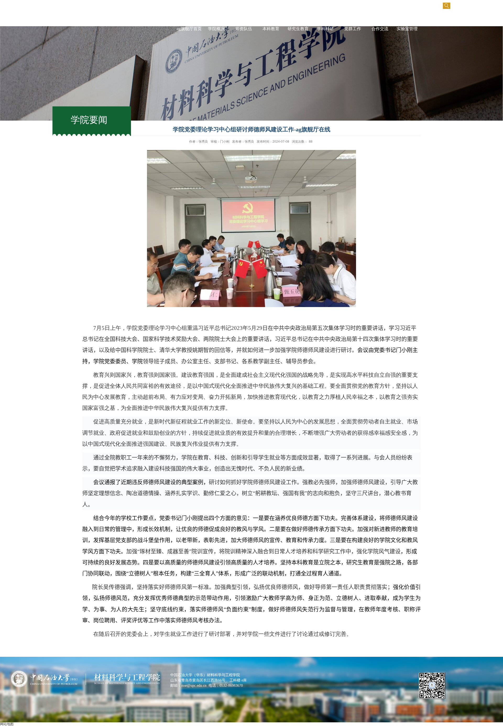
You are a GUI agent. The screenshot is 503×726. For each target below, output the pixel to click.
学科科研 (325, 28)
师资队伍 (243, 28)
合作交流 (379, 28)
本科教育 (271, 28)
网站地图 (7, 724)
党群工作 (352, 28)
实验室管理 (407, 28)
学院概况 (216, 28)
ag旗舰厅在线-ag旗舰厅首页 (189, 23)
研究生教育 (298, 28)
